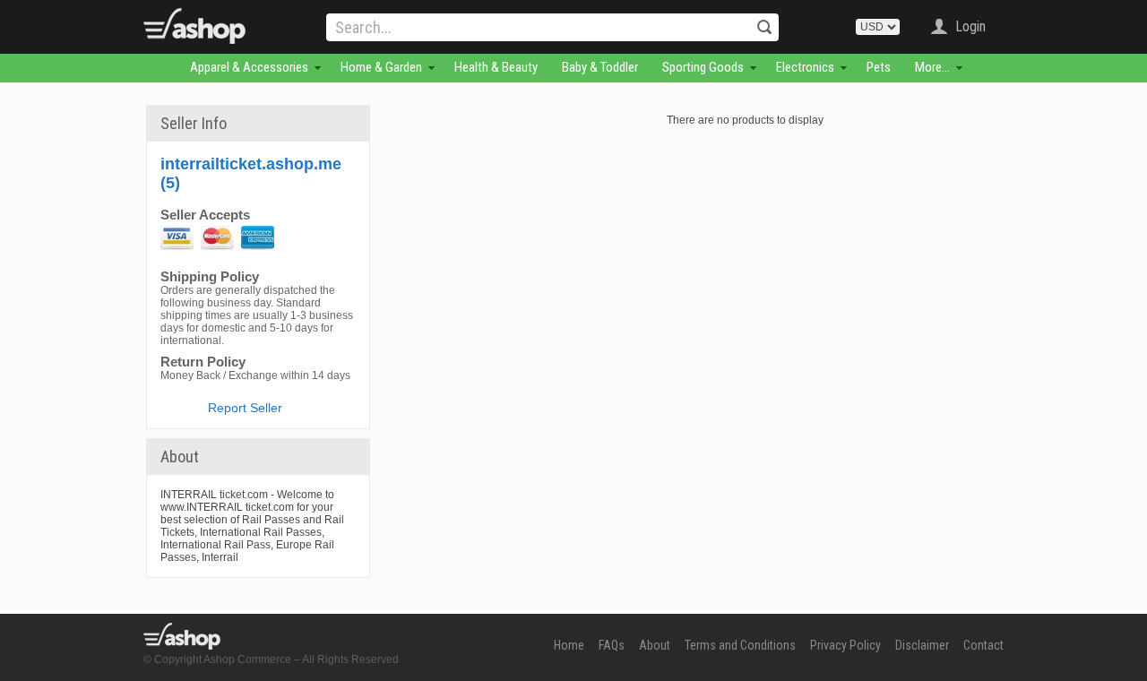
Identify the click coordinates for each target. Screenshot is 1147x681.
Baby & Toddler (600, 67)
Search (764, 27)
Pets (879, 67)
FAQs (612, 645)
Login (970, 26)
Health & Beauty (496, 67)
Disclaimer (922, 645)
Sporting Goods (703, 67)
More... (932, 67)
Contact (983, 645)
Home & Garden (381, 67)
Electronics (805, 67)
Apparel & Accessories (249, 67)
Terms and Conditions (740, 645)
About (654, 645)
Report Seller (245, 408)
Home (569, 645)
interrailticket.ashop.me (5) (250, 173)
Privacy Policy (845, 645)
